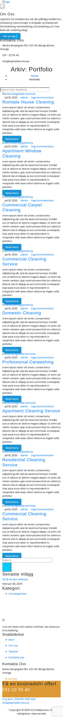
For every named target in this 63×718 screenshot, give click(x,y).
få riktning (10, 679)
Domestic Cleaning (21, 313)
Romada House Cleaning (28, 102)
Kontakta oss (16, 657)
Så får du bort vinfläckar (15, 579)
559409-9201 (16, 699)
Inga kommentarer (42, 97)
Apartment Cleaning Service (31, 411)
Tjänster (13, 651)
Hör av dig (9, 36)
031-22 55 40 (16, 689)
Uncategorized (17, 593)
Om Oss (13, 645)
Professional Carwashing (28, 362)
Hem (11, 639)
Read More (11, 139)
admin (24, 97)
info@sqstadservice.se (19, 700)
